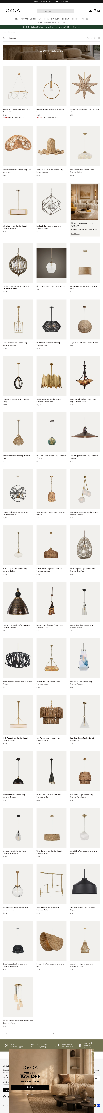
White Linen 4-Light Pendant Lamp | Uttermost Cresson (15, 227)
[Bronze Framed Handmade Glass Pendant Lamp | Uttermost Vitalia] (85, 376)
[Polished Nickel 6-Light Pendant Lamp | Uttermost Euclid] (52, 203)
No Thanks (30, 1094)
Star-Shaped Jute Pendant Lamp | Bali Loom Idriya (84, 111)
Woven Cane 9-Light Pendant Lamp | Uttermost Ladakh (49, 683)
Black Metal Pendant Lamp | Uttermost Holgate (82, 909)
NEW (16, 19)
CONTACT (61, 23)
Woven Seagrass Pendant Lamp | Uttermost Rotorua (51, 513)
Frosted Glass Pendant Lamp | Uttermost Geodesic (83, 852)
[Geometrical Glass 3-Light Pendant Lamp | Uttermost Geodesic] (85, 489)
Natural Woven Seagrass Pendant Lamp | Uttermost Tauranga (50, 570)
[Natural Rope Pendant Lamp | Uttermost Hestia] (18, 432)
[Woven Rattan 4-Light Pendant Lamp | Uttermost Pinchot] (52, 828)
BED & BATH (66, 19)
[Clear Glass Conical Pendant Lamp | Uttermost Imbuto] (85, 715)
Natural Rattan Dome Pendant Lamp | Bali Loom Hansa (17, 171)
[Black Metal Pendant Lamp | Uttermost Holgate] (85, 884)
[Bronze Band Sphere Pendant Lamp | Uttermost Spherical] (18, 489)
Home (4, 32)
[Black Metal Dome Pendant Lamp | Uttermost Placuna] (18, 771)
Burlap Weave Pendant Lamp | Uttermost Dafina (83, 287)
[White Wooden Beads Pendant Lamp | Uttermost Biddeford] (85, 146)
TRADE (40, 23)
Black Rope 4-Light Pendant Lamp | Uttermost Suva (48, 344)
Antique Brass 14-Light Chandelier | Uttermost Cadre (48, 909)
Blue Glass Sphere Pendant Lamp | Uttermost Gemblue (51, 457)
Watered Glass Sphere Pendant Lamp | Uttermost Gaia (16, 909)
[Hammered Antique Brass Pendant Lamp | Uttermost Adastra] (18, 602)
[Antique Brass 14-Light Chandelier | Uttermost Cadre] (52, 884)
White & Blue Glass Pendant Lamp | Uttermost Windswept (81, 683)
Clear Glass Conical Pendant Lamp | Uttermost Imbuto (82, 739)
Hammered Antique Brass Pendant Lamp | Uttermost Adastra (17, 626)
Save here (76, 27)
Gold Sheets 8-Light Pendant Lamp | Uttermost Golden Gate (49, 400)
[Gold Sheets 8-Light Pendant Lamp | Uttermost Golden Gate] (52, 376)
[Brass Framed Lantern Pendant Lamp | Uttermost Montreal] (18, 319)
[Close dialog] (91, 1051)
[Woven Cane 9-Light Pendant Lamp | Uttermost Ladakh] (52, 658)
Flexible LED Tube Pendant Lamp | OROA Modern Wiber (16, 111)
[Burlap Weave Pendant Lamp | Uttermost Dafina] (85, 263)
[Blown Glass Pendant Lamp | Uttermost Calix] (52, 263)
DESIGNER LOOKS (50, 23)
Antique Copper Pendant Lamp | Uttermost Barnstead (84, 457)
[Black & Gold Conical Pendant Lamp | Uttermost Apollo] (52, 771)
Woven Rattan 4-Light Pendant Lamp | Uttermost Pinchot (49, 852)
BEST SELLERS (55, 19)
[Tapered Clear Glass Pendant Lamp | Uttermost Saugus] (85, 602)
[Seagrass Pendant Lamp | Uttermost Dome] (85, 319)
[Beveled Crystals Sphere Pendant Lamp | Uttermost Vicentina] (18, 263)
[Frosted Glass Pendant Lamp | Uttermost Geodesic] (85, 828)
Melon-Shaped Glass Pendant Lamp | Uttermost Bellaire (15, 570)
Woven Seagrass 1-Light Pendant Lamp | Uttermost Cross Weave (83, 570)
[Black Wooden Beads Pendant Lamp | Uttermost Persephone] (18, 941)
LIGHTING (33, 19)
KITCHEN (75, 19)
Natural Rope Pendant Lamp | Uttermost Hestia (16, 457)
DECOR (46, 19)
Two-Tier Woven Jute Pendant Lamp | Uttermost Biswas (49, 739)
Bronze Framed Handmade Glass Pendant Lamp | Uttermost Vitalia (83, 400)
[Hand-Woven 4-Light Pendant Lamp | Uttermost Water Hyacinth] (85, 771)
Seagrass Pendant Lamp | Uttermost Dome (84, 343)
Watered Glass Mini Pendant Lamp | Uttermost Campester (15, 852)
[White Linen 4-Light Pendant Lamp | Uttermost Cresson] (18, 203)
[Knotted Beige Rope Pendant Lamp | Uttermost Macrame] (85, 941)
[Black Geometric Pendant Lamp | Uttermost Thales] (18, 658)
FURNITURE (24, 19)
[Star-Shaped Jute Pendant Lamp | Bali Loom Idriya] (85, 86)
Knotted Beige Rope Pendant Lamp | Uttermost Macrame (82, 965)
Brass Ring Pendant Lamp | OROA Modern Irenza (50, 111)
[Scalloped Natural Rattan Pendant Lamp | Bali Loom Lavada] (52, 146)
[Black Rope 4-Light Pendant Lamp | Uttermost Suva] (52, 319)
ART (40, 19)
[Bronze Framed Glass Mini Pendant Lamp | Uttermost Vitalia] (52, 602)
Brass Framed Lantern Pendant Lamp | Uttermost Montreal (15, 344)
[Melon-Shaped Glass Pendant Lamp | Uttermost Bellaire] (18, 545)
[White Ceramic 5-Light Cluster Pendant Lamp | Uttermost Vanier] (18, 997)
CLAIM (30, 1087)
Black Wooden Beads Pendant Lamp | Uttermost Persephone (15, 965)
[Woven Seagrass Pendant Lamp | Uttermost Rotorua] (52, 489)
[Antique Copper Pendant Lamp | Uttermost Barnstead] (85, 432)
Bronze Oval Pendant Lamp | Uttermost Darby (16, 400)
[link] (25, 1034)
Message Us (75, 234)
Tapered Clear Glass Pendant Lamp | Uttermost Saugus (82, 626)
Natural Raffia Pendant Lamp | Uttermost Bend (50, 965)
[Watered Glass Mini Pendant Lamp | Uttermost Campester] (18, 828)
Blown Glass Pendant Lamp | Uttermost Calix (51, 286)
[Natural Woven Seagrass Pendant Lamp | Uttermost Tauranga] (52, 545)
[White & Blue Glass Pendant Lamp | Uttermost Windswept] (85, 658)
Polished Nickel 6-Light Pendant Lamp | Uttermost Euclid (49, 227)
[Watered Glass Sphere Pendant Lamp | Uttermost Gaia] (18, 884)
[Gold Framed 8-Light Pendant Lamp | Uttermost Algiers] (18, 715)
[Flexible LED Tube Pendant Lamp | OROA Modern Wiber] (18, 86)
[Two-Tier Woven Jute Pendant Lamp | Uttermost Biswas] (52, 715)
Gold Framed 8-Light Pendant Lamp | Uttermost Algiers (15, 739)
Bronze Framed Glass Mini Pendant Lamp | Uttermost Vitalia (50, 626)
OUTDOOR (84, 19)
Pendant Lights (12, 32)
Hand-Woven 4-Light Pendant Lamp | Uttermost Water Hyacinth (82, 796)
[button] (98, 10)
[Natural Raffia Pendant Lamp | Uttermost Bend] (52, 941)
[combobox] (55, 11)
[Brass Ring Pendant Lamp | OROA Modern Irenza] (52, 86)
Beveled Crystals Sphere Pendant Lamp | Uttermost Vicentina (16, 287)
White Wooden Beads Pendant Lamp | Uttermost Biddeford (82, 171)
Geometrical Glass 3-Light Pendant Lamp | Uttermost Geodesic (84, 513)
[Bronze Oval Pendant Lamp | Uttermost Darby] (18, 376)
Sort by (5, 38)
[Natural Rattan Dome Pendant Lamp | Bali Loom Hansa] (18, 146)
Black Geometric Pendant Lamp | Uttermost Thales (17, 683)
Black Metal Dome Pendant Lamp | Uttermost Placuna (14, 796)
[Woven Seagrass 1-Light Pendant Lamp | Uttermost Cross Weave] (85, 545)
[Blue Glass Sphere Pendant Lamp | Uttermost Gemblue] (52, 432)
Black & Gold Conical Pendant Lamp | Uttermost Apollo (49, 796)
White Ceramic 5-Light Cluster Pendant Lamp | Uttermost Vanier (18, 1022)
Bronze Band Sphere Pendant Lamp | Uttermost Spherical (15, 513)
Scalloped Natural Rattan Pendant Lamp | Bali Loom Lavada (50, 171)
